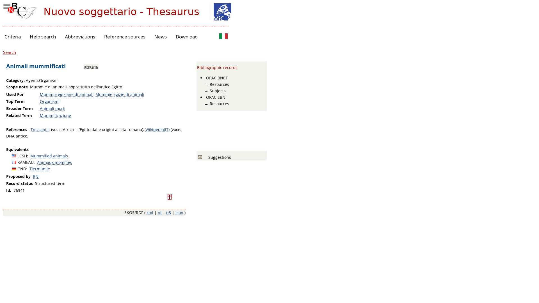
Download (187, 36)
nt (160, 212)
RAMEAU (25, 162)
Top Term (15, 101)
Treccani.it (40, 129)
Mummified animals (49, 156)
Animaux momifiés (54, 162)
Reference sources (124, 36)
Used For (15, 94)
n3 (168, 212)
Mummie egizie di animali (119, 94)
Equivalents (17, 149)
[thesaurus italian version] (223, 37)
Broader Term (19, 108)
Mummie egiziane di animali (66, 94)
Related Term (19, 115)
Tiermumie (39, 168)
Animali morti (52, 108)
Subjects (218, 90)
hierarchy (91, 66)
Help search (43, 36)
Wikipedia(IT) (157, 129)
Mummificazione (55, 115)
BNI (36, 176)
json (179, 212)
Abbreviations (80, 36)
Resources (219, 84)
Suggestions (218, 157)
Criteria (12, 36)
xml (150, 212)
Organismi (50, 101)
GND (21, 168)
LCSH (22, 156)
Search (9, 52)
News (160, 36)
